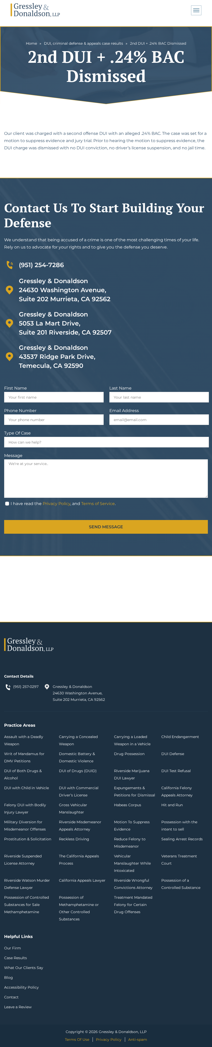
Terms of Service (98, 503)
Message (13, 455)
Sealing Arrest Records (182, 839)
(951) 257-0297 (26, 686)
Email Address (124, 410)
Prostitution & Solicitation (27, 839)
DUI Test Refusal (176, 771)
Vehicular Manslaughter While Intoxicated (132, 863)
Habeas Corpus (127, 805)
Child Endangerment (180, 736)
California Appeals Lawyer (82, 880)
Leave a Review (18, 1007)
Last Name (120, 388)
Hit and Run (172, 805)
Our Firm (12, 948)
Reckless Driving (74, 839)
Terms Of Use (77, 1039)
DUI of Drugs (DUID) (78, 771)
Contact (11, 997)
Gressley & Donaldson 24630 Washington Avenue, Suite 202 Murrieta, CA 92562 (79, 693)
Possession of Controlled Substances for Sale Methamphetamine (26, 904)
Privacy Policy (56, 503)
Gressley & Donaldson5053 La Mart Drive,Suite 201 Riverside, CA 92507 (65, 323)
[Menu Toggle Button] (196, 10)
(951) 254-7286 (41, 265)
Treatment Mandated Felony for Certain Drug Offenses (133, 904)
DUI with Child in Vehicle (26, 788)
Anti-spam (137, 1039)
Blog (8, 977)
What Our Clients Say (23, 967)
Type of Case (17, 433)
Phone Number (20, 410)
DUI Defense (172, 753)
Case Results (15, 958)
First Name (15, 388)
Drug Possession (129, 753)
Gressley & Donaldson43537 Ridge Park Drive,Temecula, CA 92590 (57, 356)
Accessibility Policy (21, 987)
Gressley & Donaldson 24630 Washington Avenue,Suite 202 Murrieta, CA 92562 (64, 290)
